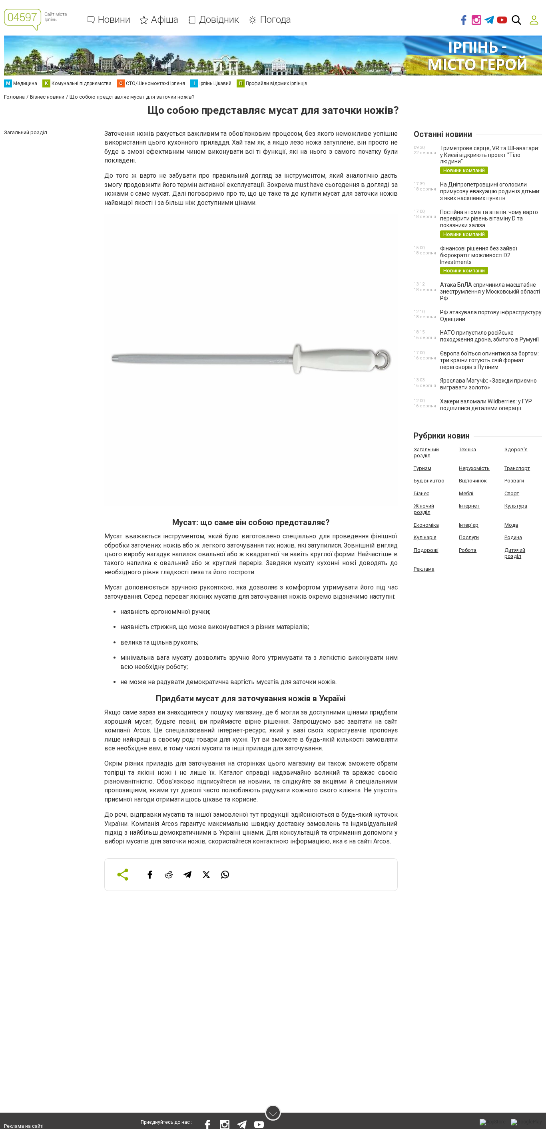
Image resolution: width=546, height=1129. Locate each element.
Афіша (164, 19)
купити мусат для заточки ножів (349, 193)
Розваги (514, 481)
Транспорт (517, 468)
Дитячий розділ (514, 553)
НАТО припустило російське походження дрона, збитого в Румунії (489, 336)
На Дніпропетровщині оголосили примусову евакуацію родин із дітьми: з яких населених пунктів (490, 191)
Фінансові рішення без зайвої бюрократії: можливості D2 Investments (478, 255)
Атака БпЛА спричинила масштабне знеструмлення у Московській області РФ (490, 292)
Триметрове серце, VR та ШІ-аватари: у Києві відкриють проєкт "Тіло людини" (489, 155)
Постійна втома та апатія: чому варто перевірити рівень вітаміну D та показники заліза (489, 219)
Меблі (466, 493)
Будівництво (429, 481)
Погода (275, 19)
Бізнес (421, 493)
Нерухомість (474, 468)
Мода (511, 525)
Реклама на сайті (24, 1126)
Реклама (424, 569)
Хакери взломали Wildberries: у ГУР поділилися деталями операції (486, 404)
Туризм (422, 468)
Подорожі (426, 550)
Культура (515, 506)
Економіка (426, 525)
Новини (114, 19)
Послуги (469, 537)
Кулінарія (425, 537)
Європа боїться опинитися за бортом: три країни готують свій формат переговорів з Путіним (489, 360)
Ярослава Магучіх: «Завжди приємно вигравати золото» (488, 384)
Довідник (219, 19)
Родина (513, 537)
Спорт (511, 493)
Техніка (467, 449)
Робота (467, 550)
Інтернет (469, 506)
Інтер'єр (468, 525)
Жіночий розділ (424, 509)
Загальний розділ (426, 452)
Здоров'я (516, 449)
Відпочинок (473, 481)
